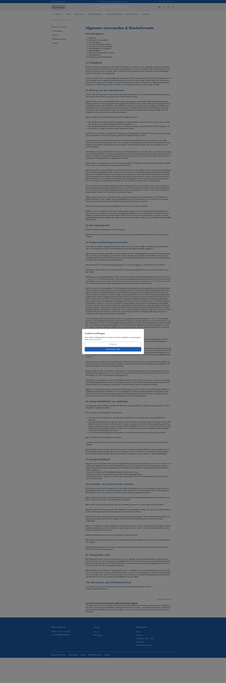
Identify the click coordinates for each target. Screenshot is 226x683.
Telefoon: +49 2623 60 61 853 (60, 632)
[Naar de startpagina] (58, 7)
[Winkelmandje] (173, 7)
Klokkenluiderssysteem (59, 39)
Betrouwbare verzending (59, 1)
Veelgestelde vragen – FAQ (144, 639)
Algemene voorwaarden (60, 27)
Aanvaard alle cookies (113, 349)
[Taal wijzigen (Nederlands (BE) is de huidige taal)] (159, 7)
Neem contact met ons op (168, 1)
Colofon (54, 35)
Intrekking (55, 43)
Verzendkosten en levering (144, 645)
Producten (57, 14)
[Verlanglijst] (164, 7)
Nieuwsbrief (139, 635)
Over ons (96, 632)
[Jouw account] (168, 7)
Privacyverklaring (57, 31)
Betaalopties (140, 642)
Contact (138, 632)
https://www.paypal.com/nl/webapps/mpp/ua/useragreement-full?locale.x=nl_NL (125, 281)
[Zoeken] (129, 7)
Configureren (113, 344)
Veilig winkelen (98, 635)
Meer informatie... (96, 339)
